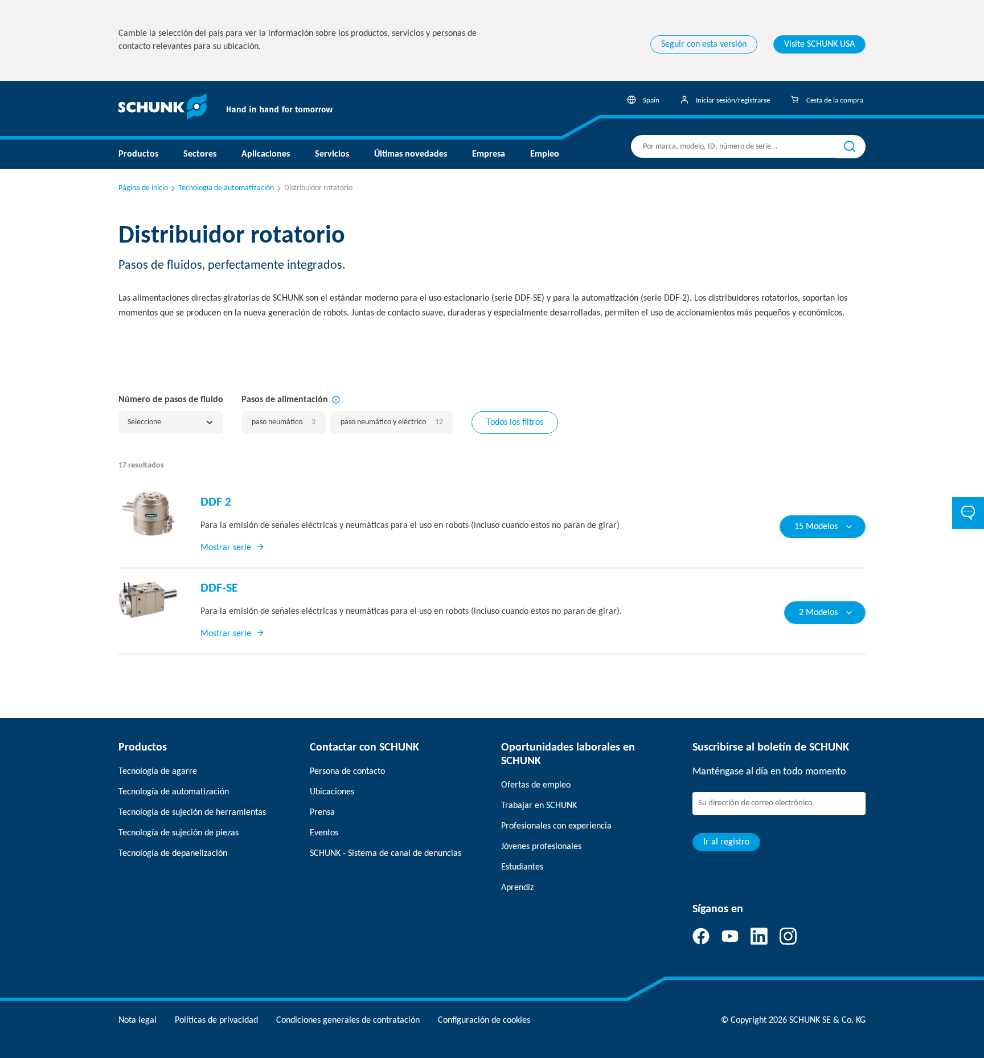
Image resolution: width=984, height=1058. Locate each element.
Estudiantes (522, 867)
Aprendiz (517, 887)
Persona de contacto (347, 771)
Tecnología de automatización (226, 188)
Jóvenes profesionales (541, 846)
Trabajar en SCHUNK (539, 805)
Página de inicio (143, 188)
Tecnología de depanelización (172, 853)
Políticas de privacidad (216, 1020)
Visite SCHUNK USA (819, 44)
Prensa (322, 812)
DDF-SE (219, 588)
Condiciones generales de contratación (348, 1020)
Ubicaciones (332, 792)
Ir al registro (726, 842)
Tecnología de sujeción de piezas (178, 833)
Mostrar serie (225, 547)
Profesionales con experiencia (556, 826)
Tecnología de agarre (157, 771)
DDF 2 (215, 502)
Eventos (324, 833)
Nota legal (137, 1020)
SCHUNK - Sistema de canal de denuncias (385, 853)
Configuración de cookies (484, 1020)
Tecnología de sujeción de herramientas (192, 812)
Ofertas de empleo (536, 785)
